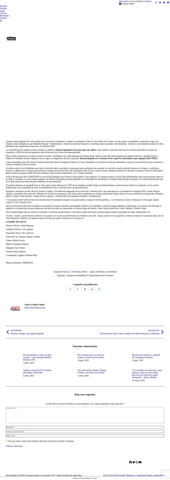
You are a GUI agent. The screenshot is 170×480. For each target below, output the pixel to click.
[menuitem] (123, 1)
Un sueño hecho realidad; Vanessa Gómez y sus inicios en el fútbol (92, 371)
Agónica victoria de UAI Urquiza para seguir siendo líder (37, 371)
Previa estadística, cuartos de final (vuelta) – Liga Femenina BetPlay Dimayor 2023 (37, 357)
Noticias (11, 39)
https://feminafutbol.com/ (34, 308)
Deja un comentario (108, 272)
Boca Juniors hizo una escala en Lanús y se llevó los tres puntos (91, 356)
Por (79, 272)
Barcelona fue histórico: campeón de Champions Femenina (146, 356)
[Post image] (13, 359)
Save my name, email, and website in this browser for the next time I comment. (41, 441)
